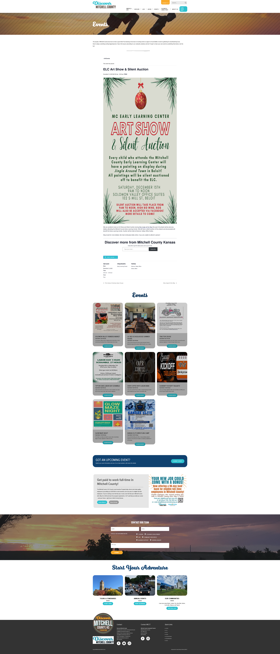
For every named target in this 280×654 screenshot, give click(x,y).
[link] (145, 227)
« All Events (106, 58)
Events (167, 634)
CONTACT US (165, 3)
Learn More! (102, 502)
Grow (149, 9)
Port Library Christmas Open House (114, 283)
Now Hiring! (113, 502)
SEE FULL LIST (172, 608)
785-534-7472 (143, 634)
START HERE (108, 603)
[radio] (136, 534)
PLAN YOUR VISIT (182, 9)
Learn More (108, 346)
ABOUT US (175, 9)
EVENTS (156, 9)
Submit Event (177, 461)
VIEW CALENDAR (140, 603)
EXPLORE (136, 9)
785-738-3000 (119, 639)
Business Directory (165, 9)
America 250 (128, 9)
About (167, 640)
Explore (167, 628)
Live (143, 9)
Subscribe (153, 249)
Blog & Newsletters (169, 638)
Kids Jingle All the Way (169, 283)
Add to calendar (110, 257)
